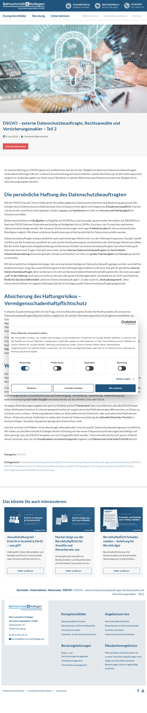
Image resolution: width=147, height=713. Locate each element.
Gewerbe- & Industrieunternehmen (78, 634)
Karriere (136, 15)
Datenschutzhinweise (13, 690)
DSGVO (21, 454)
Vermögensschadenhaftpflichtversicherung (29, 469)
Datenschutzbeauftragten (96, 462)
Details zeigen (123, 379)
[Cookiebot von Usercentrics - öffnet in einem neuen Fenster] (123, 323)
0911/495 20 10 (19, 634)
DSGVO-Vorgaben (14, 466)
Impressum (61, 690)
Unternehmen (60, 16)
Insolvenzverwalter (70, 630)
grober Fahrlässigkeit (78, 466)
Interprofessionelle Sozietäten (120, 634)
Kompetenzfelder (15, 16)
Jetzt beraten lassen (15, 146)
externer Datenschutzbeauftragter (45, 466)
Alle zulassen (115, 388)
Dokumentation (121, 462)
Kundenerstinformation (40, 690)
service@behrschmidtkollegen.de (27, 638)
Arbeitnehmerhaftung (32, 462)
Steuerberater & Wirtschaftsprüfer (78, 625)
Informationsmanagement (74, 664)
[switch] (57, 368)
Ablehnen (31, 388)
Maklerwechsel (90, 15)
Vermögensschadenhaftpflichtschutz (112, 466)
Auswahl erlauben (73, 388)
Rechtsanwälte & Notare (73, 621)
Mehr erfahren (25, 570)
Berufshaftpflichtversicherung (63, 462)
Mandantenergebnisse (115, 15)
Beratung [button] (38, 16)
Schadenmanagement (72, 660)
